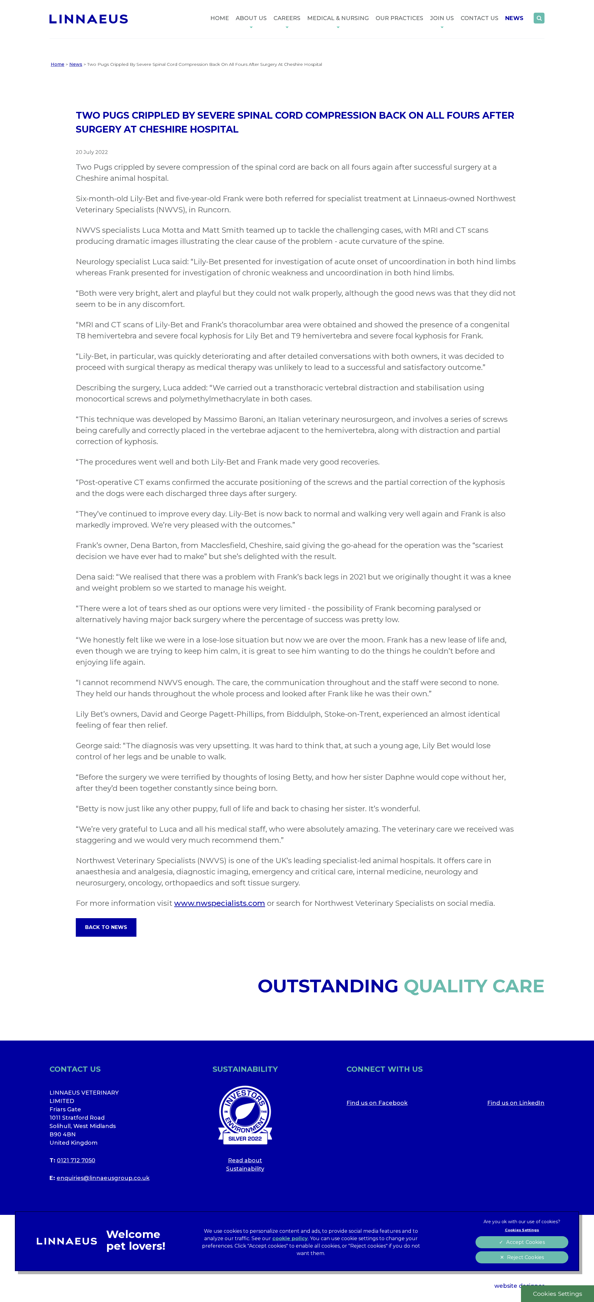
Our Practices (399, 18)
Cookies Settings (557, 1293)
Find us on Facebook (376, 1103)
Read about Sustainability (245, 1164)
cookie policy (290, 1238)
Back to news (106, 927)
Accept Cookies (525, 1242)
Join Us (442, 18)
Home (219, 18)
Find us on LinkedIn (515, 1103)
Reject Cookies (525, 1257)
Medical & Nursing (338, 18)
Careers (286, 18)
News (514, 18)
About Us (251, 18)
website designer (519, 1286)
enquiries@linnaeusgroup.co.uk (103, 1178)
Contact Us (479, 18)
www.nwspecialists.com (219, 903)
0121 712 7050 (76, 1160)
